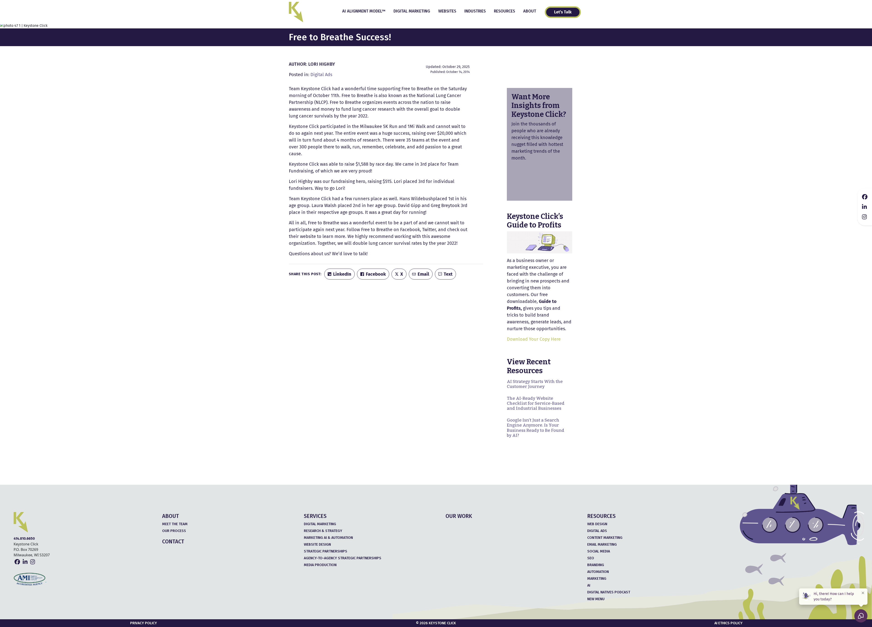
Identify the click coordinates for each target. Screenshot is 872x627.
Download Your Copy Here (534, 339)
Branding (595, 565)
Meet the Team (175, 524)
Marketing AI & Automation (328, 537)
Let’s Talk (563, 12)
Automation (598, 572)
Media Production (320, 565)
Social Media (598, 551)
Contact (173, 541)
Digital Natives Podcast (608, 592)
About (529, 11)
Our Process (174, 531)
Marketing (596, 578)
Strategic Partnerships (325, 551)
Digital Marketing (412, 11)
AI (588, 585)
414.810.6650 (24, 538)
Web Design (597, 524)
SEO (590, 558)
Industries (475, 11)
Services (315, 516)
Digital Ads (321, 74)
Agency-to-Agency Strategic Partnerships (342, 558)
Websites (447, 11)
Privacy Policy (143, 623)
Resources (504, 11)
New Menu (595, 599)
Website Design (317, 544)
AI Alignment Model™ (363, 11)
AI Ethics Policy (728, 623)
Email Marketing (602, 544)
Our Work (459, 516)
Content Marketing (604, 537)
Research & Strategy (323, 531)
